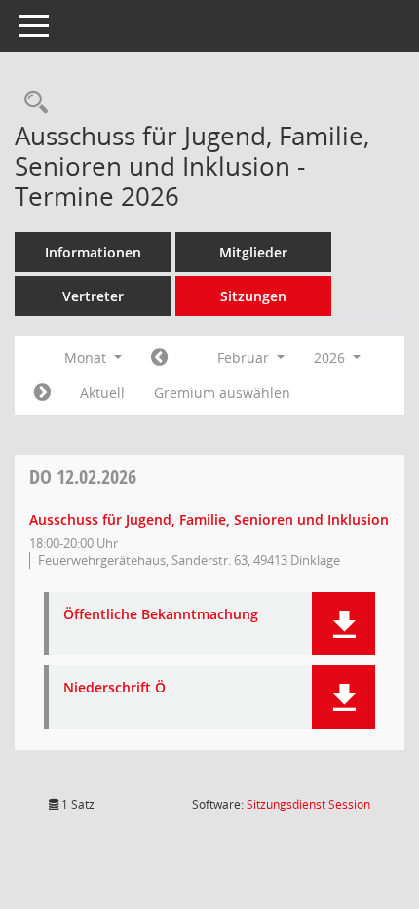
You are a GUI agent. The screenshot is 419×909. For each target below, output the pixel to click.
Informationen (93, 252)
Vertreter (93, 296)
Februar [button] (245, 357)
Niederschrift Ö (114, 688)
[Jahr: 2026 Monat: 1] (159, 357)
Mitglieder (253, 252)
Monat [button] (87, 357)
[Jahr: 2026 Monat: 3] (42, 393)
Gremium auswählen (222, 392)
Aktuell (102, 392)
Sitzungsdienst (308, 804)
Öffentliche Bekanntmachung (160, 615)
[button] (343, 623)
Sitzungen (253, 296)
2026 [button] (331, 357)
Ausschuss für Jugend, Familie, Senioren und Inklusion (209, 519)
